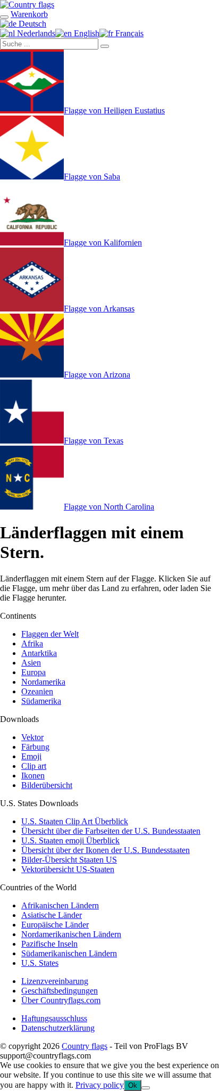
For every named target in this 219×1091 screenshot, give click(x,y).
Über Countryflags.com (60, 1000)
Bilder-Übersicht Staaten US (69, 859)
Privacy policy (99, 1084)
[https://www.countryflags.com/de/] (27, 4)
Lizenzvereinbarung (54, 981)
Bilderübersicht (46, 785)
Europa (33, 672)
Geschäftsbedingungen (59, 990)
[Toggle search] (4, 17)
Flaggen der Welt (50, 633)
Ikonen (33, 775)
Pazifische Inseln (49, 943)
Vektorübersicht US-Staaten (67, 869)
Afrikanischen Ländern (60, 905)
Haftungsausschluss (54, 1018)
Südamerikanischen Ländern (69, 953)
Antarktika (39, 653)
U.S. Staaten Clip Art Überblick (74, 821)
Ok (132, 1085)
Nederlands (35, 33)
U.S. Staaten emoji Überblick (70, 840)
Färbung (35, 746)
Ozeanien (37, 691)
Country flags (84, 1046)
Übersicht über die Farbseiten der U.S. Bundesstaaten (110, 830)
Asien (31, 662)
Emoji (31, 756)
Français (128, 33)
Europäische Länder (55, 924)
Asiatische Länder (51, 915)
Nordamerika (43, 681)
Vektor (32, 737)
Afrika (32, 643)
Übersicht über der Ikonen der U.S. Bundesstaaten (105, 850)
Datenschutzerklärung (58, 1027)
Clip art (33, 765)
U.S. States (39, 962)
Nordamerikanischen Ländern (71, 934)
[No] (145, 1087)
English (85, 33)
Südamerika (41, 701)
